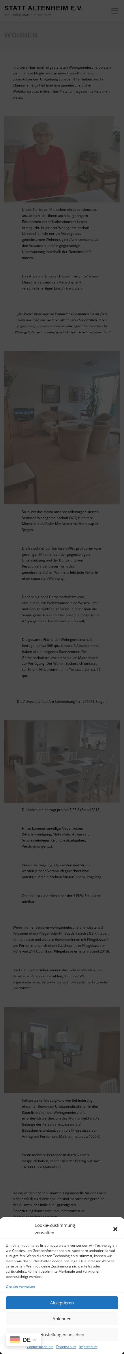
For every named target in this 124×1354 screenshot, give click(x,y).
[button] (115, 1229)
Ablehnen (62, 1318)
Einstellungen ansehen (62, 1334)
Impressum (88, 1346)
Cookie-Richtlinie (40, 1346)
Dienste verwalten (20, 1286)
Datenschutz (66, 1346)
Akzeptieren (62, 1303)
